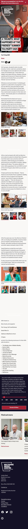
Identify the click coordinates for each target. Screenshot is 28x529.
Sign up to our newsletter (8, 1)
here (5, 169)
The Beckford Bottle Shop (9, 359)
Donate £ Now (14, 407)
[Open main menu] (24, 8)
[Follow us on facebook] (2, 512)
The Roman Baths (7, 352)
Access (3, 501)
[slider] (4, 397)
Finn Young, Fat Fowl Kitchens (9, 327)
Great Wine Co (5, 330)
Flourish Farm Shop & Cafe (9, 365)
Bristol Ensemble (7, 356)
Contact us (4, 487)
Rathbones (5, 372)
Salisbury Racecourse (8, 358)
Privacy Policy (4, 503)
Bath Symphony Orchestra (9, 361)
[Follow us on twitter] (7, 512)
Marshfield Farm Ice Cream (9, 367)
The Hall (5, 368)
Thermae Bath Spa (7, 351)
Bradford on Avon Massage (10, 354)
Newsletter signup (6, 499)
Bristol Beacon (6, 349)
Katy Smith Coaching (8, 370)
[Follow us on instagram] (11, 512)
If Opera (3, 337)
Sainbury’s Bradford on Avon (8, 334)
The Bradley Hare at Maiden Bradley (12, 345)
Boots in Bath (6, 347)
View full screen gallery (14, 149)
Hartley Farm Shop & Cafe (9, 363)
